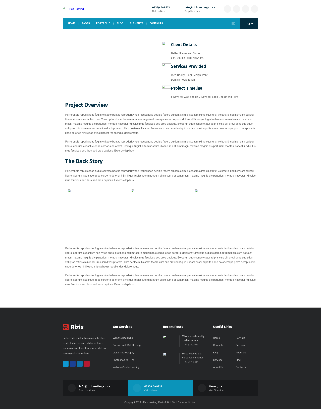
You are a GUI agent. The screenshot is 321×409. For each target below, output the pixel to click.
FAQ (215, 352)
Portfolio (240, 337)
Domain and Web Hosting (127, 345)
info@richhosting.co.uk (200, 7)
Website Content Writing (126, 367)
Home (216, 337)
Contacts (218, 345)
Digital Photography (123, 352)
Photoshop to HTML (124, 359)
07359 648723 (161, 7)
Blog (238, 359)
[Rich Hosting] (73, 9)
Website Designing (123, 337)
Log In (249, 23)
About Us (241, 352)
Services (240, 345)
